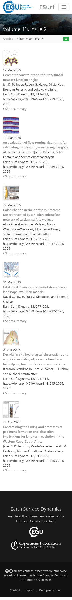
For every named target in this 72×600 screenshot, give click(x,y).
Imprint (30, 590)
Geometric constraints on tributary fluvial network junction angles (33, 77)
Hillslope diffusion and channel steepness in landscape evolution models (35, 289)
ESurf (47, 7)
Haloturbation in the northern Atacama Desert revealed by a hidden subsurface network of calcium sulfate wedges (31, 214)
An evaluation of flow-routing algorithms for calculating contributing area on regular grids (35, 144)
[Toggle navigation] (63, 7)
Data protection (49, 590)
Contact (15, 590)
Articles (8, 39)
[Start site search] (66, 39)
